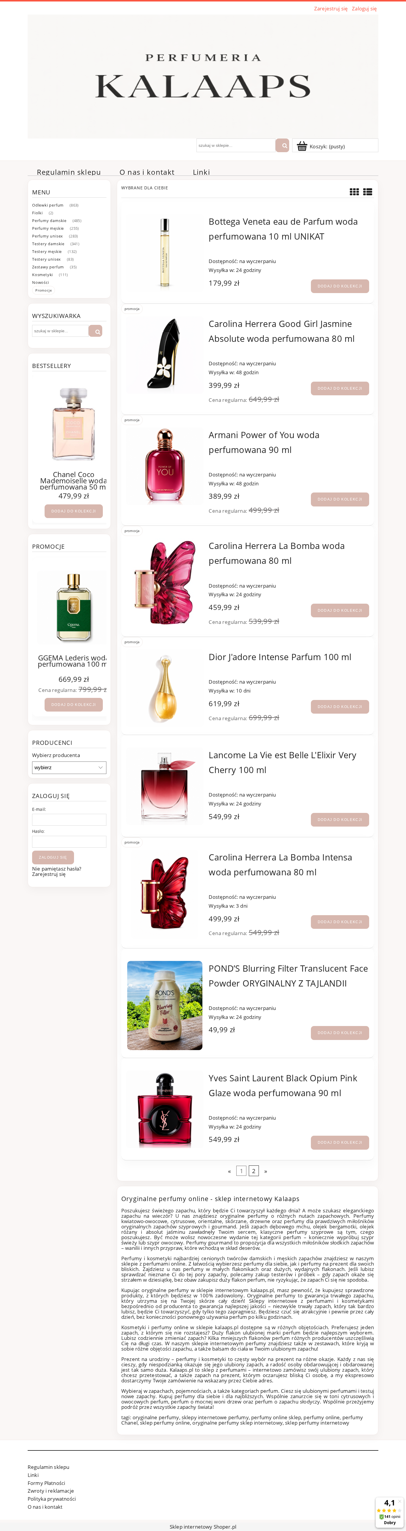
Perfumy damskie (49, 220)
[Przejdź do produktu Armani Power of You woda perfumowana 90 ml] (165, 466)
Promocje (43, 290)
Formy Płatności (46, 1483)
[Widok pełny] (367, 192)
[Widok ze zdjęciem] (354, 192)
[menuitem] (69, 172)
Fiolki (37, 212)
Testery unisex (46, 259)
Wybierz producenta (56, 755)
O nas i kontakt (45, 1506)
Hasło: (38, 831)
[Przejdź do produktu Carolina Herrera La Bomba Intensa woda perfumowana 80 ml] (165, 894)
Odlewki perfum (48, 205)
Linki (33, 1475)
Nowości (40, 282)
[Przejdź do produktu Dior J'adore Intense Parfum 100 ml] (165, 688)
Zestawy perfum (48, 267)
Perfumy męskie (48, 228)
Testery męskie (47, 251)
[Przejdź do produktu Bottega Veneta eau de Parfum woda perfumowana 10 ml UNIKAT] (165, 253)
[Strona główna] (203, 75)
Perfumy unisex (47, 236)
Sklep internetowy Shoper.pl (203, 1526)
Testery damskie (48, 243)
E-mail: (39, 809)
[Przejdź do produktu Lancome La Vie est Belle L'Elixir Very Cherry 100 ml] (165, 786)
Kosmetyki (42, 274)
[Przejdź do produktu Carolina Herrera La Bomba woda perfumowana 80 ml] (165, 582)
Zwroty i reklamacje (51, 1490)
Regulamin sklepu (48, 1467)
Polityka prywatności (52, 1498)
